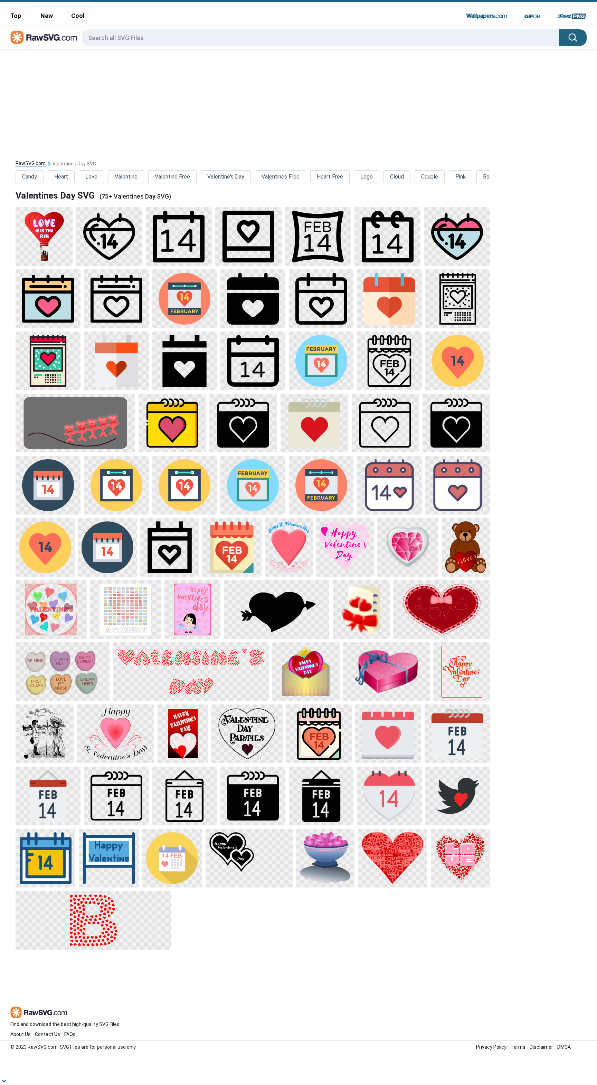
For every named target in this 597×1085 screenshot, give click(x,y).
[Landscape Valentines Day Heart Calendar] (116, 298)
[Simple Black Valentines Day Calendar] (252, 298)
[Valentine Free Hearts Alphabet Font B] (93, 920)
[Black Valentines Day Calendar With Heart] (184, 361)
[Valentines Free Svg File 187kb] (191, 671)
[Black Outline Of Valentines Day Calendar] (385, 423)
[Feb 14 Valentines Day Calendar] (231, 547)
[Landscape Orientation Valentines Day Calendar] (116, 796)
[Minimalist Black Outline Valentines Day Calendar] (169, 547)
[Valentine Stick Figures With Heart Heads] (75, 423)
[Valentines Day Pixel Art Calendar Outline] (457, 298)
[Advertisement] (298, 101)
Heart (61, 176)
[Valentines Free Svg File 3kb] (361, 609)
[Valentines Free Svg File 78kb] (441, 609)
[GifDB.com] (532, 16)
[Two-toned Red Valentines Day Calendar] (389, 298)
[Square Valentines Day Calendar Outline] (387, 236)
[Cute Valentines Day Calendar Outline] (389, 361)
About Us (20, 1034)
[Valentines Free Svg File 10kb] (276, 609)
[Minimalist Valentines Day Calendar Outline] (248, 236)
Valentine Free (172, 176)
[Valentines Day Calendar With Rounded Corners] (252, 361)
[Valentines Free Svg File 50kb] (115, 733)
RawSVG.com (31, 163)
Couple (429, 176)
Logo (366, 176)
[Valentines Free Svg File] (125, 609)
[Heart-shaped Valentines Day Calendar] (389, 796)
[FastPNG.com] (571, 16)
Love (91, 176)
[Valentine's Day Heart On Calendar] (388, 733)
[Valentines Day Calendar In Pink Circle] (184, 298)
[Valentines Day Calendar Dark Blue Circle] (107, 547)
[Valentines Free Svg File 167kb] (289, 547)
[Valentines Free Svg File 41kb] (325, 858)
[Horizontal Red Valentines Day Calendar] (457, 733)
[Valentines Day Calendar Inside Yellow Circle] (116, 485)
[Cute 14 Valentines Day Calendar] (389, 485)
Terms (518, 1047)
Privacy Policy (491, 1047)
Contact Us (47, 1034)
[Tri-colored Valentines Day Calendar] (48, 298)
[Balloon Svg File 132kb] (44, 236)
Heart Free (330, 176)
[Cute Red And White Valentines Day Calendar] (457, 485)
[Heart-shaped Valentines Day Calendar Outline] (109, 236)
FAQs (70, 1034)
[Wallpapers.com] (486, 16)
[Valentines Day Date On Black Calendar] (252, 796)
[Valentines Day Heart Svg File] (457, 361)
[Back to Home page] (43, 37)
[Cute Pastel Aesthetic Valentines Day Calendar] (319, 733)
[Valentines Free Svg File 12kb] (249, 858)
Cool (78, 15)
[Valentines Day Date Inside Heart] (45, 547)
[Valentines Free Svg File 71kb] (345, 547)
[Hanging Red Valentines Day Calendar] (48, 796)
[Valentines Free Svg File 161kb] (183, 733)
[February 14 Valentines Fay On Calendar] (45, 858)
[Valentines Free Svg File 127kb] (192, 609)
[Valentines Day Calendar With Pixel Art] (48, 361)
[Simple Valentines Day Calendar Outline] (321, 298)
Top (15, 15)
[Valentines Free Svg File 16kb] (407, 547)
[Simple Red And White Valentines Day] (116, 361)
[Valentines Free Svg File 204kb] (45, 733)
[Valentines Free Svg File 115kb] (392, 858)
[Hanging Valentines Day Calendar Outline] (184, 796)
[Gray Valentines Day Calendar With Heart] (314, 423)
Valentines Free (281, 176)
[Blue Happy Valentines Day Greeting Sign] (109, 858)
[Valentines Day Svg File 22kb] (321, 485)
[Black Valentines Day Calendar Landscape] (243, 423)
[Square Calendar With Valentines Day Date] (179, 236)
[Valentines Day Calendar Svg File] (48, 485)
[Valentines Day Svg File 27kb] (456, 423)
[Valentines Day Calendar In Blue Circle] (321, 361)
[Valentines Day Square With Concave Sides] (318, 236)
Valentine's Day (225, 176)
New (46, 15)
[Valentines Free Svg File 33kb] (461, 671)
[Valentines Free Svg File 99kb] (466, 547)
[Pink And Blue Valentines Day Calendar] (457, 236)
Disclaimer (541, 1047)
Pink (460, 176)
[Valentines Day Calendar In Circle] (172, 858)
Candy (29, 176)
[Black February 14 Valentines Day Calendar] (321, 796)
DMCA (564, 1047)
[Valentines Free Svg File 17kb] (386, 671)
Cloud (397, 176)
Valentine (126, 176)
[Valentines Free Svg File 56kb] (247, 733)
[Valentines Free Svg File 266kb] (51, 609)
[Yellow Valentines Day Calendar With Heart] (172, 423)
